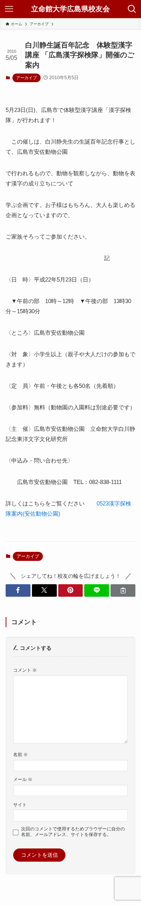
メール (22, 779)
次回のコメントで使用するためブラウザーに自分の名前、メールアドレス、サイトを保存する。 (73, 831)
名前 (20, 754)
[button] (18, 590)
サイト (20, 804)
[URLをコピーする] (123, 590)
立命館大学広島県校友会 (70, 9)
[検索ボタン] (132, 9)
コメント (25, 670)
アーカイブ (26, 77)
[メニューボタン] (9, 9)
